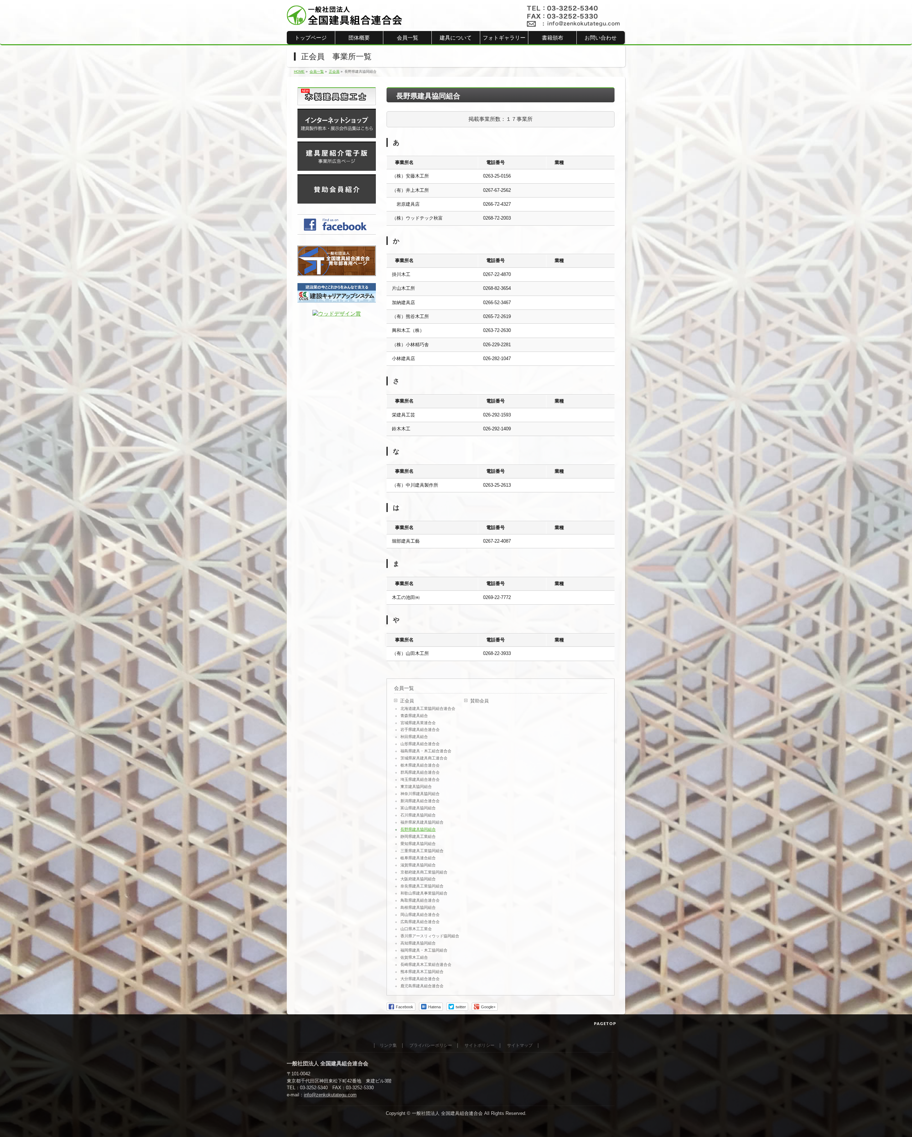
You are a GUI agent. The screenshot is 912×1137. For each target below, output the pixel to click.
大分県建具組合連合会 (420, 979)
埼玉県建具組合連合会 (420, 779)
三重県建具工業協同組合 (422, 851)
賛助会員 (479, 700)
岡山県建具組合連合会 (420, 914)
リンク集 (388, 1045)
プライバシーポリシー (430, 1045)
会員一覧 (404, 688)
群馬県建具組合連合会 (420, 772)
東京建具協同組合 (416, 786)
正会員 (407, 700)
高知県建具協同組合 (418, 943)
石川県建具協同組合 (418, 815)
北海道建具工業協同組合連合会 (427, 708)
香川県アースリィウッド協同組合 (429, 936)
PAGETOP (605, 1023)
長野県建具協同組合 (418, 829)
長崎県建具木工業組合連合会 (425, 964)
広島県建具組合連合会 (420, 922)
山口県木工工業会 (416, 929)
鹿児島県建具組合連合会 (422, 986)
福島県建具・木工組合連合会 (425, 751)
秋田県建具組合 (414, 736)
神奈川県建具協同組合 (420, 794)
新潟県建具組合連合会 (420, 801)
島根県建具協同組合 (418, 907)
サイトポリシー (479, 1045)
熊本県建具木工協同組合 (422, 971)
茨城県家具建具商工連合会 (423, 758)
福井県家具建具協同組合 (422, 822)
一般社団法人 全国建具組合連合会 (447, 1113)
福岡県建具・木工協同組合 (423, 950)
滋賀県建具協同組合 (418, 865)
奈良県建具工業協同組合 (422, 886)
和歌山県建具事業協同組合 (423, 893)
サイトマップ (520, 1045)
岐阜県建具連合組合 (418, 858)
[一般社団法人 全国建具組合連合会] (345, 17)
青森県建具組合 (414, 715)
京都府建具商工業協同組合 (423, 872)
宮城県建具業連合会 (418, 723)
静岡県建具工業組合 (418, 836)
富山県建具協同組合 (418, 808)
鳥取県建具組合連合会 (420, 900)
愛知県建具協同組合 (418, 843)
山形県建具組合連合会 (420, 744)
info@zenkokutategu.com (330, 1094)
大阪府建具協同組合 (418, 879)
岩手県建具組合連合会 (420, 729)
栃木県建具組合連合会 (420, 765)
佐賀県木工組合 (414, 957)
